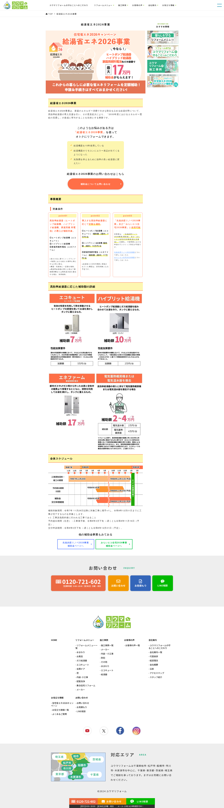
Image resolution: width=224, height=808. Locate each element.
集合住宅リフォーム (86, 685)
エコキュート (83, 664)
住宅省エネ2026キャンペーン (62, 704)
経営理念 (154, 660)
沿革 (152, 668)
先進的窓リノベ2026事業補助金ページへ (76, 544)
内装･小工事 (82, 677)
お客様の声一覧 (132, 645)
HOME (54, 640)
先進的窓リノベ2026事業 (124, 252)
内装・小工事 (107, 653)
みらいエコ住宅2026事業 (124, 257)
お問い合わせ (83, 703)
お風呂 (80, 656)
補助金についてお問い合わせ (96, 183)
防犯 (103, 657)
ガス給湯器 (82, 660)
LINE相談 (81, 711)
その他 (104, 662)
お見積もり (82, 707)
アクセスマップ (157, 673)
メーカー (81, 689)
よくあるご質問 (59, 714)
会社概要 (154, 664)
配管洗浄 (81, 681)
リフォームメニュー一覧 (86, 646)
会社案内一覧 (156, 652)
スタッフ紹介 (156, 677)
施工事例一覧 (107, 645)
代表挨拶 (154, 656)
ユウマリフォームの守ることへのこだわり (69, 5)
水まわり (81, 652)
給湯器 (104, 674)
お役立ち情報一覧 (60, 710)
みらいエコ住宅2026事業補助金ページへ (114, 544)
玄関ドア (81, 668)
